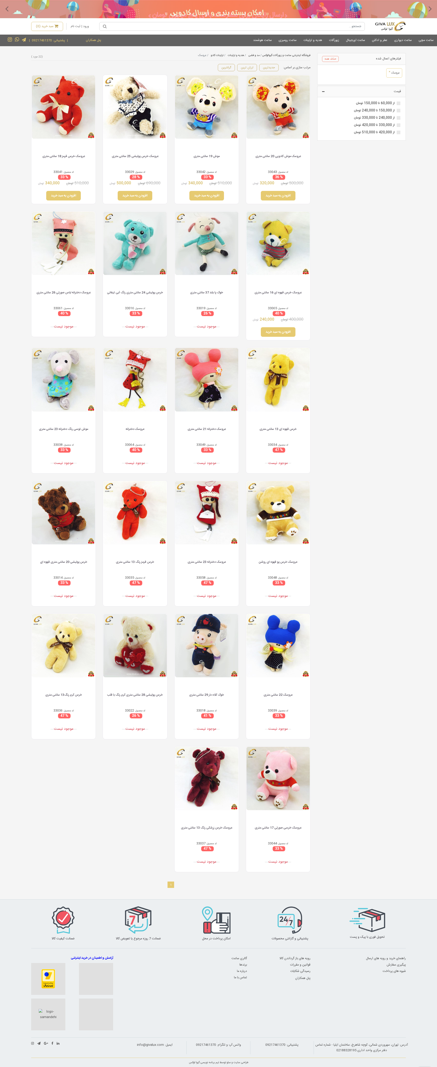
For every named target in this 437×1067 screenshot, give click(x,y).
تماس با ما (240, 977)
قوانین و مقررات (300, 965)
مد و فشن (254, 55)
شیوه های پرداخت (394, 971)
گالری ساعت (239, 958)
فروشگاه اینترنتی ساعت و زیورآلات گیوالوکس (286, 55)
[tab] (362, 59)
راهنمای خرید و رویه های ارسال (386, 958)
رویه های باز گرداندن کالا (294, 958)
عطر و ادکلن (379, 40)
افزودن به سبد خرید (278, 195)
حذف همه (330, 59)
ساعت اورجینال (355, 40)
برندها (243, 965)
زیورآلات (334, 40)
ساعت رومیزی (288, 40)
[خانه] (387, 26)
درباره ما (242, 971)
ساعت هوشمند (262, 40)
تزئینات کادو (217, 55)
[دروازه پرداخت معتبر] (48, 979)
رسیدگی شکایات (300, 971)
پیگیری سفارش (396, 965)
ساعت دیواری (403, 40)
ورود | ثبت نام (80, 26)
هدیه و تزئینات (312, 40)
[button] (430, 8)
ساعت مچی (426, 40)
